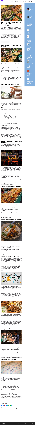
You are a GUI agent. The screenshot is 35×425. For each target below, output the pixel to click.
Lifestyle (20, 1)
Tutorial (29, 1)
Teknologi (24, 1)
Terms (33, 423)
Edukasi (12, 1)
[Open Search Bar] (32, 1)
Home (8, 1)
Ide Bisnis (16, 1)
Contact (22, 423)
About (19, 423)
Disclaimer (25, 423)
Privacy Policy (30, 423)
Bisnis (3, 407)
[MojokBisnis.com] (2, 1)
